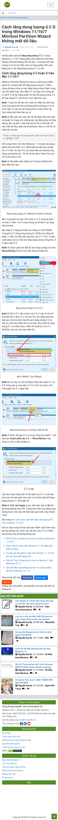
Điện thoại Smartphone (12, 770)
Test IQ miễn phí (9, 763)
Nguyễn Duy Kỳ (11, 47)
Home (3, 17)
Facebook (27, 578)
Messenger (41, 578)
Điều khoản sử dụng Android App (16, 740)
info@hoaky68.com (27, 720)
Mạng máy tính (8, 774)
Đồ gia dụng (7, 777)
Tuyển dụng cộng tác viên (13, 747)
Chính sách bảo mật (11, 736)
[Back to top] (54, 816)
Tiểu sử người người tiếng (13, 767)
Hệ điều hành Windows (17, 17)
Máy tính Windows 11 (11, 760)
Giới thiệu (6, 733)
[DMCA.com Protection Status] (15, 751)
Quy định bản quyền (11, 744)
